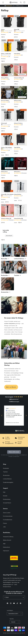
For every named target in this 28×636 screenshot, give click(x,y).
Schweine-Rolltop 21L (19, 77)
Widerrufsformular (14, 452)
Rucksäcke (4, 275)
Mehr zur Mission (11, 387)
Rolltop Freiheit (17, 100)
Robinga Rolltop (5, 77)
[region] (14, 415)
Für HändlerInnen (7, 519)
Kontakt (5, 495)
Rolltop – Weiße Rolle (6, 53)
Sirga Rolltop (17, 147)
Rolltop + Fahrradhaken (6, 147)
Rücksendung (6, 499)
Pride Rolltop (17, 53)
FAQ (4, 492)
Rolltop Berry (17, 171)
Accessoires (5, 292)
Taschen (16, 275)
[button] (3, 2)
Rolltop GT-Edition (18, 123)
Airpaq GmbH (10, 633)
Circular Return (7, 502)
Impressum (6, 550)
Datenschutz (6, 547)
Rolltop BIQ (16, 29)
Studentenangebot (8, 482)
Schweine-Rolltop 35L (6, 218)
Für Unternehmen (7, 516)
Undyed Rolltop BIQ (18, 218)
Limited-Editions (19, 258)
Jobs (4, 526)
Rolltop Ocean (4, 171)
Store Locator (6, 512)
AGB (4, 543)
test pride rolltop (6, 231)
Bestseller (4, 258)
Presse (5, 523)
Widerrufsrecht (7, 540)
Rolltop (3, 29)
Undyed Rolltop (17, 194)
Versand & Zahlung (8, 536)
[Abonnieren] (23, 597)
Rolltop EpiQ (4, 123)
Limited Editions (7, 478)
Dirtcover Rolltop (5, 100)
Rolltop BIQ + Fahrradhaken (7, 194)
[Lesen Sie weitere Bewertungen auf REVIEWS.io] (20, 431)
